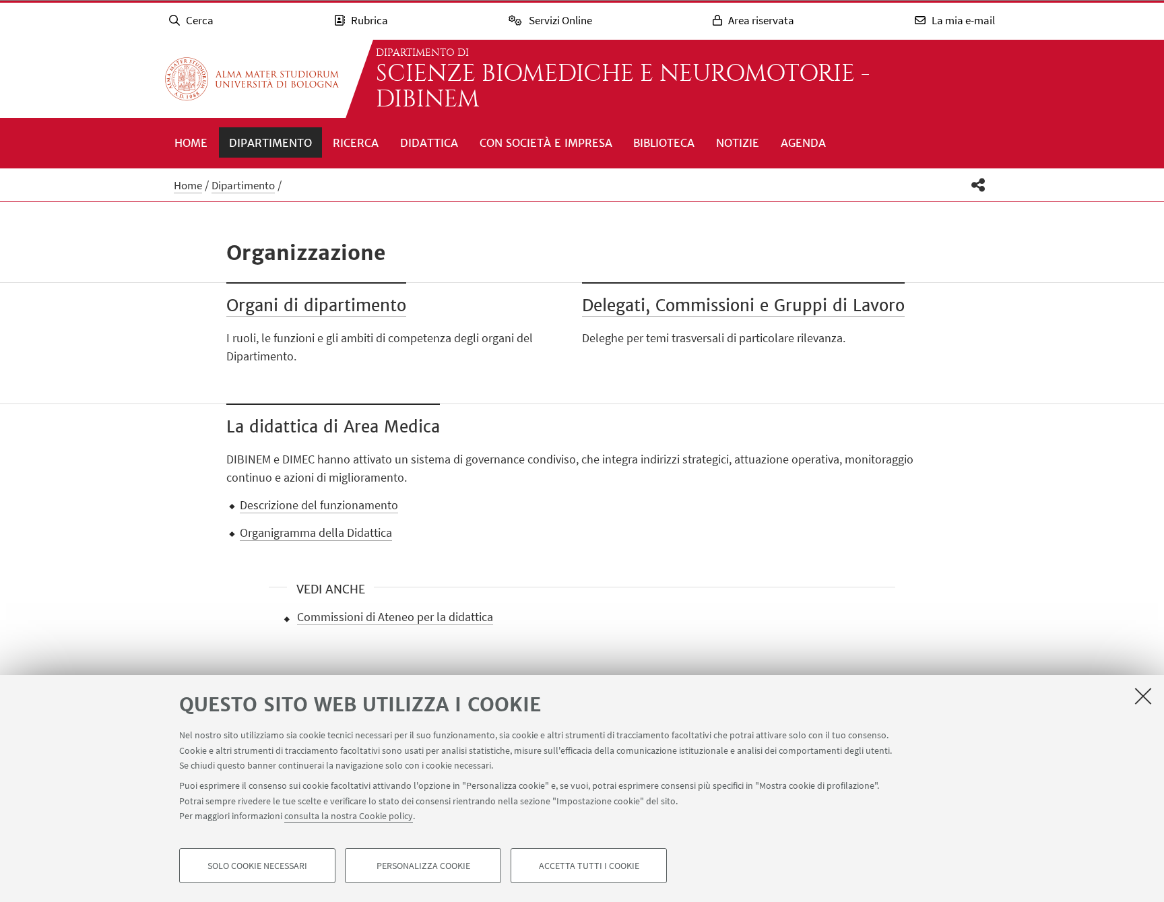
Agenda (803, 143)
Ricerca (356, 143)
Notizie (737, 143)
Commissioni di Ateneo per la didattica (395, 616)
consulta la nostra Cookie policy (348, 816)
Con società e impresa (546, 143)
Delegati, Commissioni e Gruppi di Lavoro (743, 305)
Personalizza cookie (423, 866)
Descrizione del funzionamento (319, 505)
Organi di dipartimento (316, 305)
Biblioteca (663, 143)
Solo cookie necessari (257, 866)
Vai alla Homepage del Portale (252, 79)
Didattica (429, 143)
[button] (978, 185)
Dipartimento (270, 143)
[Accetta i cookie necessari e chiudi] (1143, 696)
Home (190, 143)
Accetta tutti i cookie (589, 866)
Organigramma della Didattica (316, 532)
